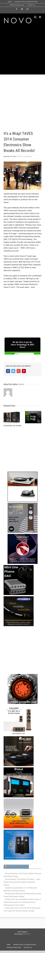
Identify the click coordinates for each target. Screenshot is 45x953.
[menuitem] (9, 1)
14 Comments (27, 156)
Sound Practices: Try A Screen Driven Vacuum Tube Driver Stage (22, 874)
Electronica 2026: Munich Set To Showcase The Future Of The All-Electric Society (22, 909)
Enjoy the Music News (17, 866)
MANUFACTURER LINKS (14, 947)
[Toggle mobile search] (35, 17)
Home (19, 156)
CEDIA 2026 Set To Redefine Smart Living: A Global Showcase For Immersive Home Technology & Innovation (22, 902)
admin (21, 384)
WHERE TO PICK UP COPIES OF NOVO (24, 944)
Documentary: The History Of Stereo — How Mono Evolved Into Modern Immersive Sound (22, 882)
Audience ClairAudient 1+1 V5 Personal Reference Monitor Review (20, 889)
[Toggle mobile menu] (40, 17)
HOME (8, 944)
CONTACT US (28, 947)
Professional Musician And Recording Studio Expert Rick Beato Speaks (22, 895)
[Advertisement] (22, 48)
